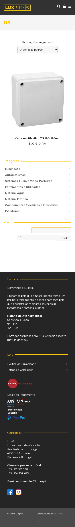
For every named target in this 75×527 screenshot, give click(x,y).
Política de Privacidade (21, 364)
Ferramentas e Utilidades (22, 187)
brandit (59, 513)
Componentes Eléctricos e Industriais (31, 205)
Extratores (12, 211)
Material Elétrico (16, 199)
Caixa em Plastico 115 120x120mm (37, 138)
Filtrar (64, 237)
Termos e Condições (20, 370)
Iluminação (12, 169)
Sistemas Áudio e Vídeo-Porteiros (28, 181)
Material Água (14, 193)
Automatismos (15, 175)
